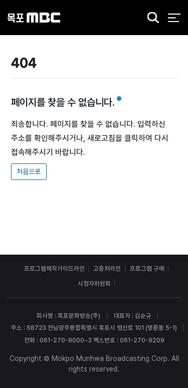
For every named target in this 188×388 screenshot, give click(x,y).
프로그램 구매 (147, 268)
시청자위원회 (94, 283)
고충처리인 (107, 268)
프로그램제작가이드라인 (54, 268)
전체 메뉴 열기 (174, 18)
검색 (150, 18)
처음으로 (29, 171)
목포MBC (34, 18)
